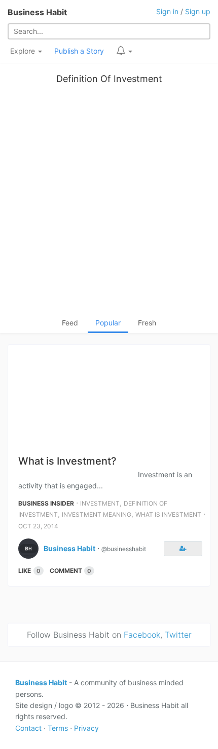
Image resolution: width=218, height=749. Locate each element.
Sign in (167, 11)
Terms (58, 728)
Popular (108, 322)
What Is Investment (168, 514)
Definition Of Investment (109, 78)
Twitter (178, 635)
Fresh (147, 322)
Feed (70, 322)
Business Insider (46, 503)
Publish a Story (79, 51)
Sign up (197, 11)
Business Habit (37, 12)
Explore (23, 51)
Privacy (86, 728)
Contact (28, 728)
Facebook (142, 635)
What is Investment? (67, 461)
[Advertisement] (109, 203)
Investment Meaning (96, 514)
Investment (100, 503)
